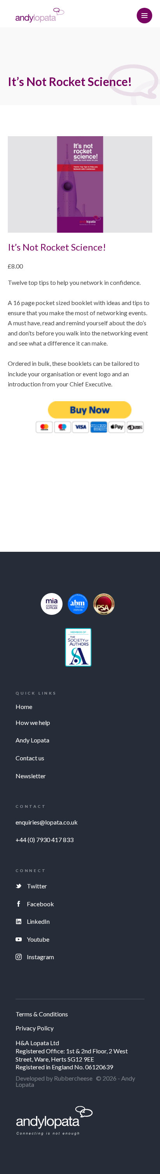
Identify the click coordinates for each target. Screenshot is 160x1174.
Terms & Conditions (42, 1014)
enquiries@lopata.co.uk (47, 822)
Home (24, 706)
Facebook (40, 903)
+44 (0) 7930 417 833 (44, 839)
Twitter (37, 886)
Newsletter (31, 775)
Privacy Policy (35, 1028)
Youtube (38, 939)
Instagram (40, 956)
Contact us (30, 758)
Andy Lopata (32, 740)
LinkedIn (38, 921)
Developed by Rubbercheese (54, 1078)
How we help (33, 722)
